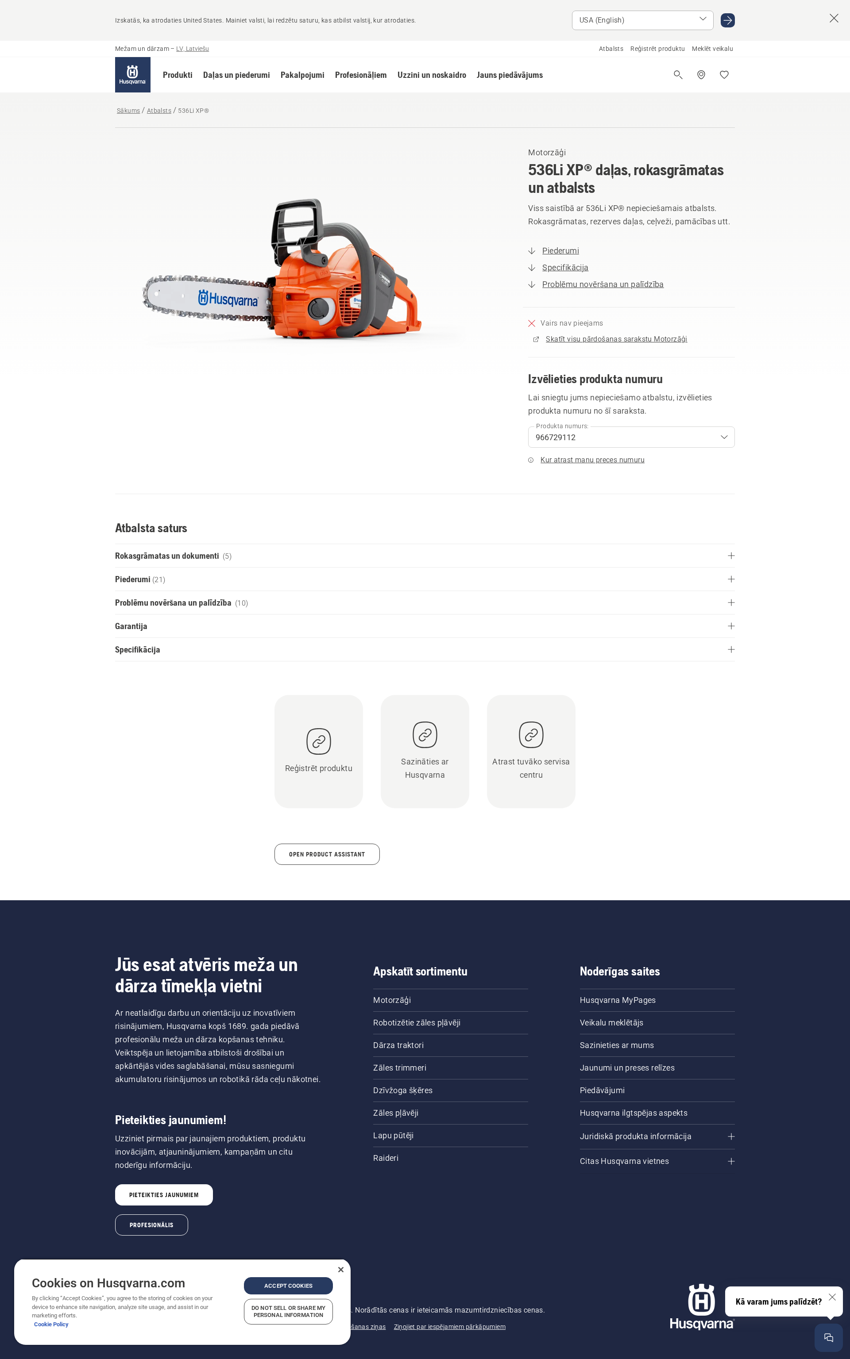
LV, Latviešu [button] (192, 48)
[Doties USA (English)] (728, 20)
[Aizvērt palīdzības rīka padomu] (832, 1297)
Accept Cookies (288, 1285)
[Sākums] (133, 74)
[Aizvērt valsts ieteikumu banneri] (834, 18)
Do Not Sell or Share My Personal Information (288, 1311)
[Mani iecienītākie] (724, 74)
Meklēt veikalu (712, 48)
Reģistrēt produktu (657, 48)
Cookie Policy (51, 1324)
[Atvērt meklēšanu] (678, 74)
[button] (178, 74)
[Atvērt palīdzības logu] (829, 1338)
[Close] (340, 1269)
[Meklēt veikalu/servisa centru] (701, 74)
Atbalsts (611, 48)
